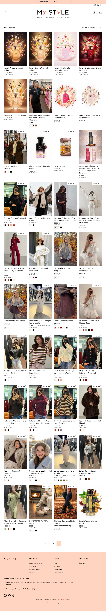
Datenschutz (58, 573)
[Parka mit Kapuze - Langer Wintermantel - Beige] (31, 330)
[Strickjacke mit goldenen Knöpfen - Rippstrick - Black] (81, 380)
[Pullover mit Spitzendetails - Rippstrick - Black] (8, 430)
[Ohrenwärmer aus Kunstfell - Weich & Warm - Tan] (31, 480)
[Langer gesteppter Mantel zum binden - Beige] (56, 480)
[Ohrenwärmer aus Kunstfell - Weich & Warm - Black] (36, 480)
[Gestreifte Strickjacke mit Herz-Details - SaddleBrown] (56, 430)
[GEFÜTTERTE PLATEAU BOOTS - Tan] (31, 530)
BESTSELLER (50, 17)
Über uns (82, 563)
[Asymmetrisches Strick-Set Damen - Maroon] (33, 278)
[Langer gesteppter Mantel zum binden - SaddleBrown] (64, 480)
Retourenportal (34, 570)
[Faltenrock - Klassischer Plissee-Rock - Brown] (83, 330)
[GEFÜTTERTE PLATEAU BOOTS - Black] (36, 530)
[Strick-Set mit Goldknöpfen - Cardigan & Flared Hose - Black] (11, 280)
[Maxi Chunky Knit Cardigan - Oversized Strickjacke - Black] (14, 529)
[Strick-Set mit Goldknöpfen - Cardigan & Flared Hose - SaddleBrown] (8, 280)
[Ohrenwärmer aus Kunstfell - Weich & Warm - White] (33, 480)
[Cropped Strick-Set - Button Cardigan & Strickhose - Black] (61, 228)
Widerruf (57, 566)
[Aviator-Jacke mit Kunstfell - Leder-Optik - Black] (6, 380)
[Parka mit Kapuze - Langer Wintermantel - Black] (33, 330)
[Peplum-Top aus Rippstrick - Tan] (11, 225)
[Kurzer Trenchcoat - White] (14, 172)
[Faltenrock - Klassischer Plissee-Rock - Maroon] (92, 330)
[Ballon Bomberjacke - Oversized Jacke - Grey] (81, 479)
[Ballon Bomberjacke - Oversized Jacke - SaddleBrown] (89, 479)
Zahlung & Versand (35, 563)
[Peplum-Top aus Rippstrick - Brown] (14, 225)
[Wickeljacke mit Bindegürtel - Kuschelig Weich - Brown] (58, 380)
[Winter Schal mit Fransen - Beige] (31, 225)
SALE (67, 17)
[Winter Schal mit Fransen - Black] (33, 225)
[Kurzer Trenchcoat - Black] (11, 172)
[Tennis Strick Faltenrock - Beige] (64, 328)
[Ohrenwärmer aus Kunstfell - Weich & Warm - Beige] (39, 480)
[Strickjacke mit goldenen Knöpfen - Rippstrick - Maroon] (86, 380)
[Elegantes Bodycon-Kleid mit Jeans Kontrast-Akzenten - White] (31, 125)
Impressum (58, 570)
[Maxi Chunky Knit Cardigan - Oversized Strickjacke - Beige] (11, 529)
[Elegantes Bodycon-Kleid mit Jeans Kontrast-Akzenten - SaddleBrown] (36, 125)
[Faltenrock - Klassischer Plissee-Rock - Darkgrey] (86, 330)
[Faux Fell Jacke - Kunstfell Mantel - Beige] (83, 430)
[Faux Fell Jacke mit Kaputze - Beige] (6, 480)
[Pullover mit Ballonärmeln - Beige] (8, 328)
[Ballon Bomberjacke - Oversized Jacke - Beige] (83, 479)
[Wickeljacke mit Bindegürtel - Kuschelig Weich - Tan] (61, 380)
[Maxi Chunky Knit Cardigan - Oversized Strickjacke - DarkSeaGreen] (6, 529)
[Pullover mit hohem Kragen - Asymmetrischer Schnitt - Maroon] (31, 430)
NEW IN (40, 17)
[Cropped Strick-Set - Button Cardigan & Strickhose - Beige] (58, 228)
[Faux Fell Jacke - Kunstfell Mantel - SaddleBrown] (81, 430)
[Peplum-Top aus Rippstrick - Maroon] (8, 225)
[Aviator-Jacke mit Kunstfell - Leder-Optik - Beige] (8, 380)
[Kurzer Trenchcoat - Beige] (8, 172)
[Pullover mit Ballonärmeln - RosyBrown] (6, 328)
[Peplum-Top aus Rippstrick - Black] (6, 225)
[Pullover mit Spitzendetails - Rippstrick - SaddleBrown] (6, 430)
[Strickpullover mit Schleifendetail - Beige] (81, 278)
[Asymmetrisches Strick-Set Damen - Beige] (31, 278)
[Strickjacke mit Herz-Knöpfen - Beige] (58, 278)
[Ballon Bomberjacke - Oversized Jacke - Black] (86, 479)
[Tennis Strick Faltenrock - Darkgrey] (58, 328)
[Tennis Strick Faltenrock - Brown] (56, 328)
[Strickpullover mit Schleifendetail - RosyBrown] (83, 278)
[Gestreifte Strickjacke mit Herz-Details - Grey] (61, 430)
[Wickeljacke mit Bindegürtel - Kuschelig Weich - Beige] (56, 380)
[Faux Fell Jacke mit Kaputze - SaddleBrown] (8, 480)
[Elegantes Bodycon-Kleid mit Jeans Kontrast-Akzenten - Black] (33, 125)
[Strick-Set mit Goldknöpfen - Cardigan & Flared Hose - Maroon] (6, 280)
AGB (55, 563)
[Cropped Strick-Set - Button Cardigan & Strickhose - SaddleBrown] (56, 228)
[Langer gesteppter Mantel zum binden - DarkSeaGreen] (67, 480)
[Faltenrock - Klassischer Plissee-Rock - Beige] (81, 330)
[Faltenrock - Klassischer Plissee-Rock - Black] (89, 330)
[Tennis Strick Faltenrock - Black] (67, 328)
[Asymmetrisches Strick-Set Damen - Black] (36, 278)
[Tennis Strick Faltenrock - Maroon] (61, 328)
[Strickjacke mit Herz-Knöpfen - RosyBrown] (56, 278)
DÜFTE (59, 17)
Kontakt (32, 573)
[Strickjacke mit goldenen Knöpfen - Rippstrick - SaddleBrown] (83, 380)
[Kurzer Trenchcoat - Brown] (6, 172)
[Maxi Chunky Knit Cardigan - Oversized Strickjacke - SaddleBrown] (8, 529)
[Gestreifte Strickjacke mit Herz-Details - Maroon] (58, 430)
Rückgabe (32, 566)
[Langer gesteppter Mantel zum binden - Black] (58, 480)
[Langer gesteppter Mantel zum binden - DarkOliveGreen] (61, 480)
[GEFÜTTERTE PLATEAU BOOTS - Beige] (33, 530)
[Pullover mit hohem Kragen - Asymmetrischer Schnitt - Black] (33, 430)
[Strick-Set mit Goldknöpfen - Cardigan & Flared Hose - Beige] (14, 280)
